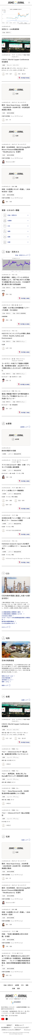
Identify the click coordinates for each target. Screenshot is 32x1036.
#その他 (9, 760)
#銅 (3, 68)
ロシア (20, 305)
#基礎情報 (4, 316)
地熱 (27, 985)
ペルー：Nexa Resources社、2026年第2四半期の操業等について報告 (15, 792)
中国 (24, 55)
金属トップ (25, 700)
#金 (5, 68)
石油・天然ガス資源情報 (19, 287)
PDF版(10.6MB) (24, 385)
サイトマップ (27, 1029)
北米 (13, 186)
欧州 (13, 305)
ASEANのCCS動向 (7, 616)
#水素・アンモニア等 (18, 473)
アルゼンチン (15, 57)
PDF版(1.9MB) (24, 298)
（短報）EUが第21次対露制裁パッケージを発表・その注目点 (16, 309)
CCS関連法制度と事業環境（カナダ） (12, 614)
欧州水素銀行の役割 (9, 450)
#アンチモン (13, 68)
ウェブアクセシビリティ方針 (21, 1027)
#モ (24, 70)
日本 (17, 488)
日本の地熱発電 (6, 678)
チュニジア (25, 460)
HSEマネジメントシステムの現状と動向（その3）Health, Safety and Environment (16, 335)
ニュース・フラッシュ (13, 757)
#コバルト (20, 68)
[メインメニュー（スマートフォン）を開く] (29, 3)
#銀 (8, 68)
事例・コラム (5, 682)
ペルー (17, 749)
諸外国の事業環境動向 (8, 621)
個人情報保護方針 (6, 1027)
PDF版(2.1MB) (24, 534)
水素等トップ (24, 427)
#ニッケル (10, 70)
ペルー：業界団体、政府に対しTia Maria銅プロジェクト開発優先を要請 (15, 774)
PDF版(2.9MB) (24, 481)
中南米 (28, 55)
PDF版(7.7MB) (24, 413)
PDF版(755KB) (24, 78)
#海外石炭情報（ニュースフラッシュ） (12, 116)
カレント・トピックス (13, 65)
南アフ (18, 462)
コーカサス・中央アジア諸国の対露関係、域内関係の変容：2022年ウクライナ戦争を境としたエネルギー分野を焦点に (16, 366)
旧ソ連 (16, 305)
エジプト (19, 460)
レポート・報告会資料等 (14, 454)
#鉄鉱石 (9, 782)
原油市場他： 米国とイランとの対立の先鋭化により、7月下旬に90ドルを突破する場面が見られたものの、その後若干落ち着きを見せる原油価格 (16, 280)
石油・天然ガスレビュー (19, 341)
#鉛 (5, 799)
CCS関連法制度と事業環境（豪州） (12, 612)
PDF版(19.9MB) (24, 324)
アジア (13, 55)
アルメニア (14, 360)
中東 (13, 391)
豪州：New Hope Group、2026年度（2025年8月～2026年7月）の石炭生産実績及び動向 (16, 107)
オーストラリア (22, 102)
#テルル (4, 70)
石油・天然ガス (6, 32)
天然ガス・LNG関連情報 (10, 29)
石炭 (3, 113)
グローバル (14, 274)
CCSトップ (5, 627)
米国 (16, 186)
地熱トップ (5, 685)
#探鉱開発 (14, 405)
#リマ (13, 760)
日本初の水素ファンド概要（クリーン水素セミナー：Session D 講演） (16, 519)
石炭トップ (25, 840)
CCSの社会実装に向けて (8, 623)
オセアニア (14, 102)
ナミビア (14, 462)
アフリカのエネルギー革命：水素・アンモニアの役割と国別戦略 (16, 466)
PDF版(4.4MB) (24, 352)
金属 (3, 65)
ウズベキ (20, 360)
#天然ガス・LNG (16, 377)
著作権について (19, 1025)
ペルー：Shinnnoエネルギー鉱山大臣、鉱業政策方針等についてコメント (15, 753)
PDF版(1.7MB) (24, 563)
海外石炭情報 (10, 113)
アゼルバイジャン (20, 359)
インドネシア (19, 55)
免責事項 (9, 1025)
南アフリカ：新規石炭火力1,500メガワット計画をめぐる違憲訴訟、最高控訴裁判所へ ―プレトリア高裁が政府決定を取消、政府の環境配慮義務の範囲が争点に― (16, 960)
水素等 (4, 454)
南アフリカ (20, 953)
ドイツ (23, 488)
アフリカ (14, 460)
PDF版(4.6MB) (24, 509)
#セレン (26, 68)
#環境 (15, 497)
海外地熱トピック (7, 680)
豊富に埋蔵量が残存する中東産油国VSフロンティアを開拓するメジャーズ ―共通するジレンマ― (15, 396)
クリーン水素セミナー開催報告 (13, 490)
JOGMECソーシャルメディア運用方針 (11, 1029)
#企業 (3, 344)
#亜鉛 (8, 799)
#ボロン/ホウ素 (17, 70)
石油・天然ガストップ (21, 255)
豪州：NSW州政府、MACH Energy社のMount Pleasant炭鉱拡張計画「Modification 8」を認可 (16, 149)
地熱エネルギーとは (7, 676)
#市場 (3, 291)
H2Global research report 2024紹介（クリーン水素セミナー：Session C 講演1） (16, 546)
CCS (22, 985)
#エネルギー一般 (6, 377)
